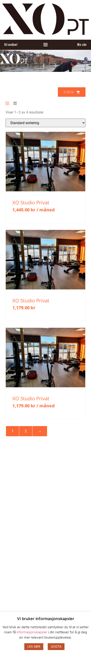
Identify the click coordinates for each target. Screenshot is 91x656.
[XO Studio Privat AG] (45, 288)
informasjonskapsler (32, 632)
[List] (15, 104)
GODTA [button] (56, 646)
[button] (45, 44)
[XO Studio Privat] (45, 386)
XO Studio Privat (30, 202)
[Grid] (7, 104)
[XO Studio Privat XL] (45, 190)
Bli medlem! (11, 45)
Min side (82, 45)
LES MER (33, 646)
